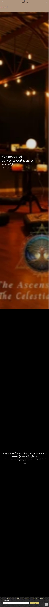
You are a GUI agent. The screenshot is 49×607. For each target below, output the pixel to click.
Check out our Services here (6, 168)
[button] (2, 2)
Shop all (24, 463)
